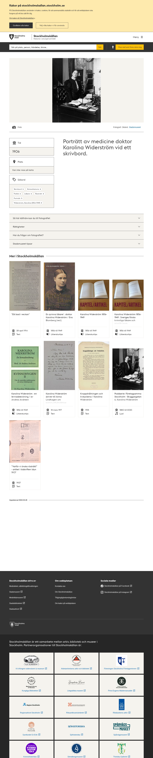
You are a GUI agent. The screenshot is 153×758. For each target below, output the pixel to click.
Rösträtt (38, 193)
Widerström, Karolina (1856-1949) (27, 203)
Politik (16, 193)
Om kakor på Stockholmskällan (21, 18)
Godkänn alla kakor (21, 25)
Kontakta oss (60, 586)
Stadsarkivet (14, 609)
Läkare (27, 193)
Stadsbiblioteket (15, 603)
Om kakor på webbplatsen (65, 603)
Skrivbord (18, 189)
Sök (99, 47)
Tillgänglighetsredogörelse (65, 598)
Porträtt (17, 198)
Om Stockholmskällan (63, 592)
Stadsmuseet (135, 127)
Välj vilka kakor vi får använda (52, 25)
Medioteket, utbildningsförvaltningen (23, 586)
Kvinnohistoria (33, 189)
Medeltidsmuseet (16, 598)
